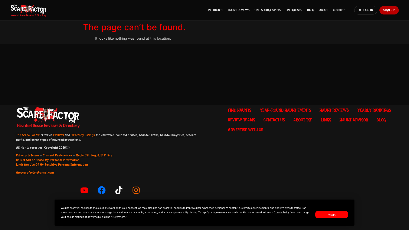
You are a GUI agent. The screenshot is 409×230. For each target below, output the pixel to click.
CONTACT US (274, 119)
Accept (332, 214)
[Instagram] (136, 190)
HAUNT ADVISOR (354, 119)
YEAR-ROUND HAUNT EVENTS (285, 110)
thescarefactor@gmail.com (35, 172)
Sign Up (389, 10)
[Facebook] (102, 190)
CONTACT (339, 10)
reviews (58, 135)
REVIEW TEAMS (241, 119)
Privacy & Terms (27, 155)
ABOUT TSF (302, 119)
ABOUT (323, 10)
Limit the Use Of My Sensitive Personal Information (52, 165)
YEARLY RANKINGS (374, 110)
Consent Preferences (57, 155)
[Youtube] (84, 190)
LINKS (326, 119)
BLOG (310, 10)
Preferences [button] (118, 217)
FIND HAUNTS (215, 10)
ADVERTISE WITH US (245, 129)
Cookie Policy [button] (281, 212)
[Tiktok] (119, 190)
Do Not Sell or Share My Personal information (48, 160)
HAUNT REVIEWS (238, 10)
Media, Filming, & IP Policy (94, 155)
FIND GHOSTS (294, 10)
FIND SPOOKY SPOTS (268, 10)
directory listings (83, 135)
